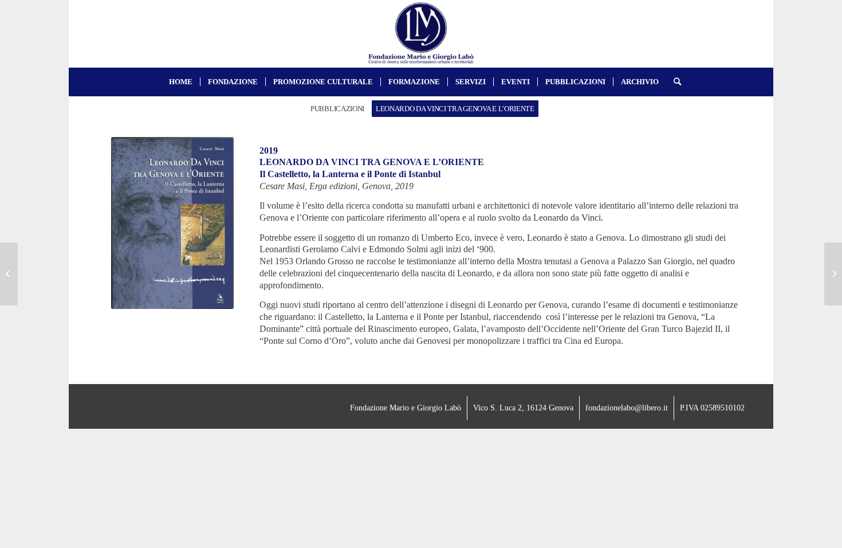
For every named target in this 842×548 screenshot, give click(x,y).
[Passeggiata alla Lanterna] (9, 274)
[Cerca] (673, 82)
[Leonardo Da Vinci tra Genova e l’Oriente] (833, 274)
